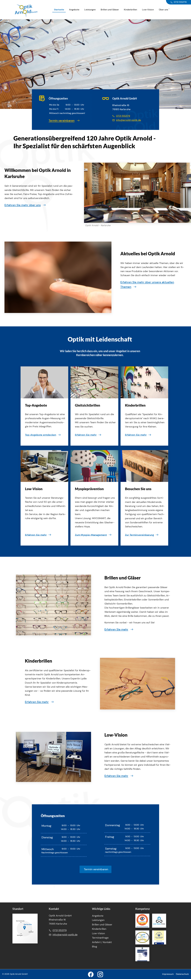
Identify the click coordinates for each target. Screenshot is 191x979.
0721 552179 (123, 116)
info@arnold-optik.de (128, 120)
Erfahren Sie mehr (116, 629)
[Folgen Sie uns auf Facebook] (90, 974)
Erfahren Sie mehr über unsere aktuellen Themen (147, 284)
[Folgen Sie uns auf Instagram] (100, 974)
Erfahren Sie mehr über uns (22, 205)
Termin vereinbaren (62, 120)
